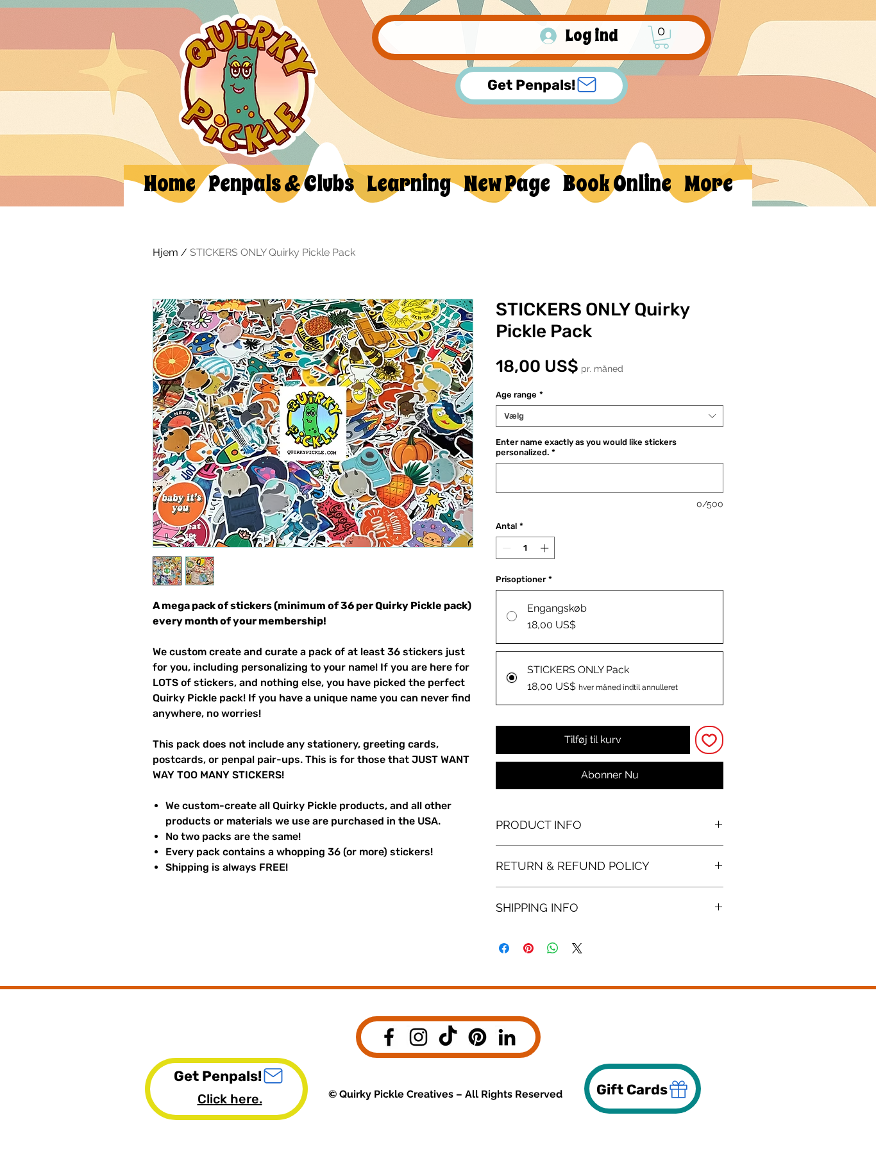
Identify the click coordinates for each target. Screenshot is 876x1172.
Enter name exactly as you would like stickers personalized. (586, 447)
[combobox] (609, 416)
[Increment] (545, 548)
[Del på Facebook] (504, 948)
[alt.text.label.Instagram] (418, 1037)
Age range (519, 394)
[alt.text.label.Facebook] (389, 1037)
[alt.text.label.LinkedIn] (507, 1037)
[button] (661, 37)
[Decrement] (505, 548)
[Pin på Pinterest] (528, 948)
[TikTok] (448, 1037)
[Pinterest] (477, 1037)
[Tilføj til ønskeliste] (709, 740)
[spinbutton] (525, 548)
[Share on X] (577, 948)
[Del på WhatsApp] (552, 948)
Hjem (165, 252)
